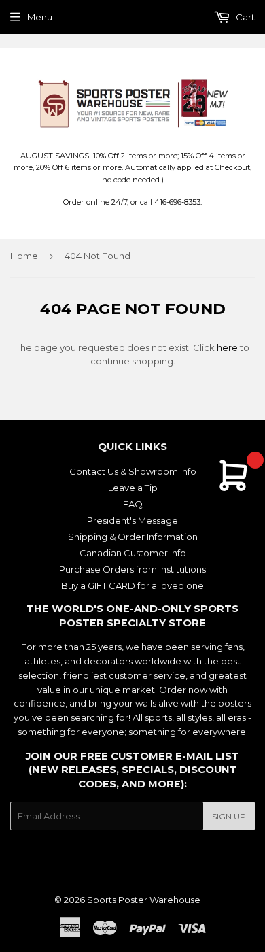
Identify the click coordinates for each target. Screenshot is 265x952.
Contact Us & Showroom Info (132, 471)
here (227, 347)
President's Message (132, 520)
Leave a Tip (133, 487)
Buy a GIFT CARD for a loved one (132, 585)
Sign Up (229, 816)
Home (24, 255)
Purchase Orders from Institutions (132, 569)
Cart (244, 17)
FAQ (133, 503)
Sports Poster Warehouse (143, 899)
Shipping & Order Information (133, 536)
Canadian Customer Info (133, 552)
